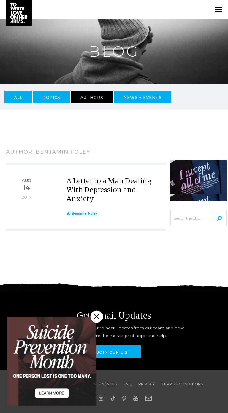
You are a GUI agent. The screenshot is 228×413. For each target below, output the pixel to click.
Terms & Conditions (182, 384)
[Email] (148, 398)
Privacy (146, 384)
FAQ (128, 384)
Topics (51, 97)
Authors (91, 97)
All (18, 97)
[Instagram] (101, 398)
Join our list (114, 352)
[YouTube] (135, 398)
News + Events (143, 97)
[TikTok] (112, 398)
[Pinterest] (124, 398)
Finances (108, 384)
